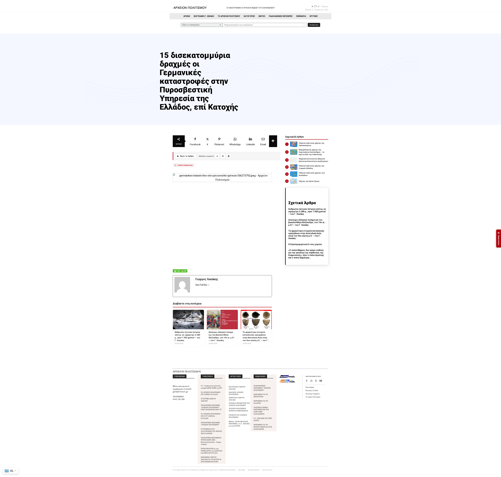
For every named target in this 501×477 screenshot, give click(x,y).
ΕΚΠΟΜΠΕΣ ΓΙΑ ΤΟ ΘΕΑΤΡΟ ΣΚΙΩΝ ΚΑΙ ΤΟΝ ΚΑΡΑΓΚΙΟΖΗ (263, 426)
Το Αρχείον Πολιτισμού (313, 397)
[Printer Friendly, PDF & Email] (180, 272)
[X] (316, 381)
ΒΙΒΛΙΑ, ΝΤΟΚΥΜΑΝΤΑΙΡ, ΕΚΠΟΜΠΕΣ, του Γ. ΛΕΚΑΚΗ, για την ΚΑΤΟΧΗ (239, 423)
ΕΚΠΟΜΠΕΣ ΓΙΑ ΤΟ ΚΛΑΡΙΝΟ (261, 402)
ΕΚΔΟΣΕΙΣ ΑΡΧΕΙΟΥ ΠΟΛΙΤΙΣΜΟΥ (236, 393)
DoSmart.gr (204, 470)
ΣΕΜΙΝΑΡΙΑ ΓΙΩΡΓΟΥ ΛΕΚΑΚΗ (236, 398)
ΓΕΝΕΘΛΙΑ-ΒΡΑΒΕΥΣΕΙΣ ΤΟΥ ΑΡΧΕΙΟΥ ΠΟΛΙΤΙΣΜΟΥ (239, 404)
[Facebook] (306, 381)
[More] (273, 141)
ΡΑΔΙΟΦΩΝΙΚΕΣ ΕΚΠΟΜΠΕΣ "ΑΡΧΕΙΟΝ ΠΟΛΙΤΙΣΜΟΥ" (262, 388)
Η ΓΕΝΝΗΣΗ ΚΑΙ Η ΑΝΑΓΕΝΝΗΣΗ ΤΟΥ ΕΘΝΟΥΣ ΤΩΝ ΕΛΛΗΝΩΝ (211, 431)
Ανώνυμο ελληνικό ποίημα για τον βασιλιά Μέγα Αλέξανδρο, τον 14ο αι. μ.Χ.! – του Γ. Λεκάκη (306, 222)
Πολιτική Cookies (312, 390)
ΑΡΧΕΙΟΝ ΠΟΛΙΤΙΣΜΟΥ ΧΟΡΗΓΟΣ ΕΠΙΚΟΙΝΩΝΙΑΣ (238, 409)
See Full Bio (201, 284)
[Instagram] (311, 381)
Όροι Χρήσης (310, 387)
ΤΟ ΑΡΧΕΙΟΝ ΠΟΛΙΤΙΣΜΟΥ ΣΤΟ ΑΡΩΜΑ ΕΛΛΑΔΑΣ (211, 393)
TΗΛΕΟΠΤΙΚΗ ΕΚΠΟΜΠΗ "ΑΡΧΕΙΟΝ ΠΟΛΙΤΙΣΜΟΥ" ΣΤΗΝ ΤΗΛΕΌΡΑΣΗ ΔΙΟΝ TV (211, 407)
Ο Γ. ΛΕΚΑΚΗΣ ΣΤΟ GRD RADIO (263, 419)
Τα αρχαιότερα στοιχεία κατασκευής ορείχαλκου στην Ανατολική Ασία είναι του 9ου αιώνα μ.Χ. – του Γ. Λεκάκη (306, 235)
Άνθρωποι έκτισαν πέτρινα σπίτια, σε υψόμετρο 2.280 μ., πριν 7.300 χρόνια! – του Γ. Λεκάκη (307, 211)
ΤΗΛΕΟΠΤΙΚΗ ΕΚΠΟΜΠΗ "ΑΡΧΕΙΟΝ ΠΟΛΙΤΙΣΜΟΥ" (210, 423)
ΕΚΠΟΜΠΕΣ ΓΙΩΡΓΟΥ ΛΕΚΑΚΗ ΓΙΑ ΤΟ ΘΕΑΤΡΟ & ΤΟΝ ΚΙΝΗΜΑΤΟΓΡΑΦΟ (211, 459)
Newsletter (499, 238)
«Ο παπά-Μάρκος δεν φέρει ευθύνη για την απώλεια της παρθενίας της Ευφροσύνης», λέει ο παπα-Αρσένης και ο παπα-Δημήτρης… (306, 254)
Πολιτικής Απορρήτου (313, 393)
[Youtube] (320, 381)
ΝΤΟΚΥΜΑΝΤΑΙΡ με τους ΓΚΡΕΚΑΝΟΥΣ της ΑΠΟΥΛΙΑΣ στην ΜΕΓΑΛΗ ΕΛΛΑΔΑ (211, 450)
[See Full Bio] (208, 285)
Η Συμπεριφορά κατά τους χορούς (305, 244)
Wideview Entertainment (227, 470)
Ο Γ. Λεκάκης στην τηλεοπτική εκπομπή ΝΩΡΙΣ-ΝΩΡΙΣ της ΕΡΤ (211, 387)
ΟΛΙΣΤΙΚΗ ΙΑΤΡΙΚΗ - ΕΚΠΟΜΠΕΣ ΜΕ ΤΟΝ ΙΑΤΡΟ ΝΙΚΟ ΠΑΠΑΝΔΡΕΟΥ (261, 410)
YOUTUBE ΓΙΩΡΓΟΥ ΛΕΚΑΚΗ (208, 399)
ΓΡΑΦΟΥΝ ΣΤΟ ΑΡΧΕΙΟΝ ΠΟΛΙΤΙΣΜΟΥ (238, 416)
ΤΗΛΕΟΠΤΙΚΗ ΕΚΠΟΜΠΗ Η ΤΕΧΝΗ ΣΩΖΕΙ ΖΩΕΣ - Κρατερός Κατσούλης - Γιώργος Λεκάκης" (211, 441)
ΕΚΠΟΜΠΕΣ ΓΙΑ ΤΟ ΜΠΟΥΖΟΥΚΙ (261, 395)
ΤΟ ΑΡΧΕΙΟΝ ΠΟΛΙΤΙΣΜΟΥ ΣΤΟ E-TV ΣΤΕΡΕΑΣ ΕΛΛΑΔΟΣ (211, 416)
